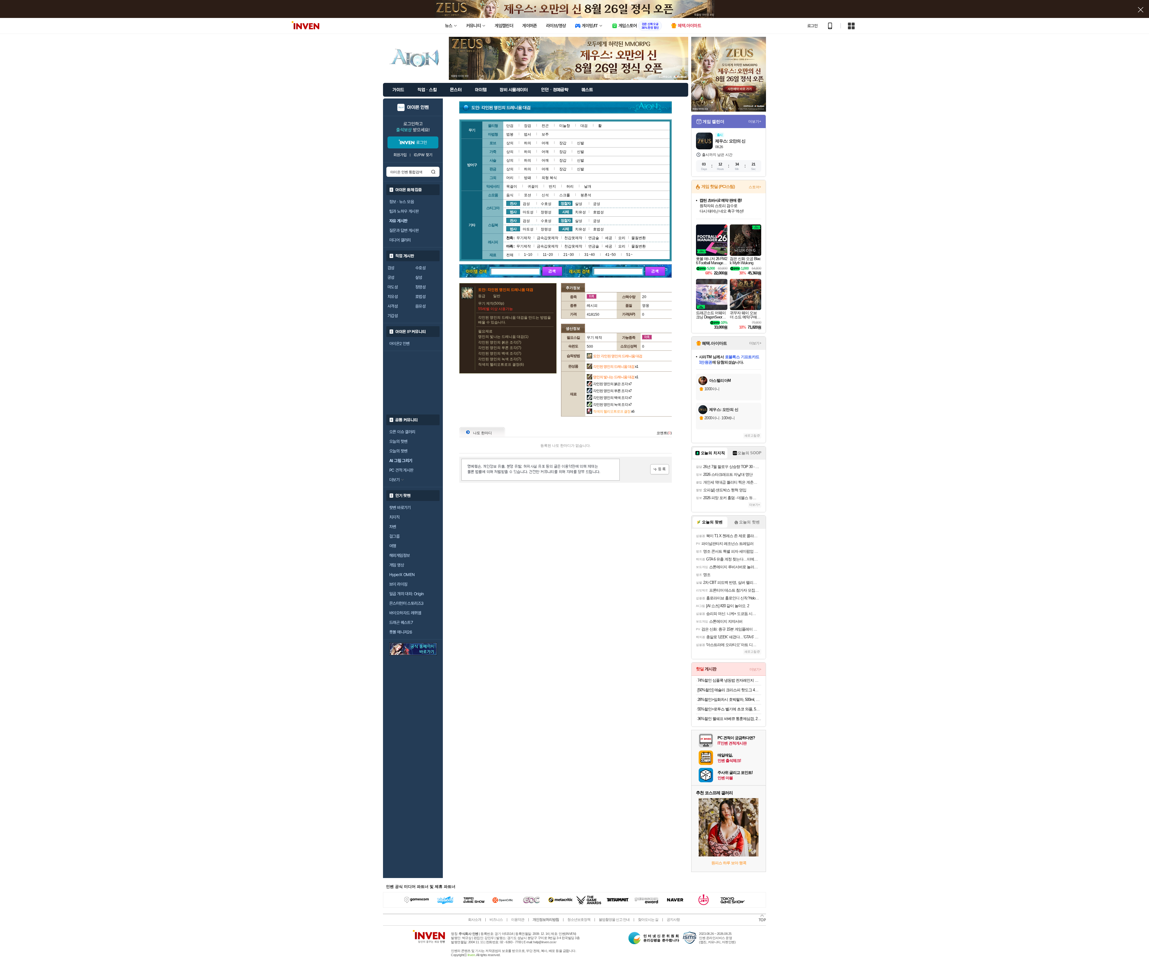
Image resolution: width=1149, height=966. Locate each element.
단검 (509, 126)
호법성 (420, 296)
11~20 (548, 255)
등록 (659, 469)
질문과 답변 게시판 (404, 230)
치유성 (392, 296)
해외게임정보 (399, 555)
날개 (587, 186)
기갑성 (392, 315)
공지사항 (673, 920)
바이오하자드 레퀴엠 (405, 612)
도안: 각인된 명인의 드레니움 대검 (617, 356)
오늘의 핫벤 (398, 441)
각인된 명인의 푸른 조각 (612, 391)
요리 (621, 238)
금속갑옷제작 (547, 238)
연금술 (593, 238)
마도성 (392, 287)
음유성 (420, 306)
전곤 (545, 126)
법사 (513, 212)
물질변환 (638, 238)
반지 (552, 186)
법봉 (509, 134)
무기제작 (523, 238)
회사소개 (474, 920)
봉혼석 (585, 195)
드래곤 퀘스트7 (401, 622)
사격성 (392, 306)
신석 (545, 195)
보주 (545, 134)
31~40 (589, 255)
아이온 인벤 (418, 107)
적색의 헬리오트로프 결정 (613, 411)
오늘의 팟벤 (398, 451)
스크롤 (564, 195)
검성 (390, 267)
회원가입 (400, 155)
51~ (629, 255)
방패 (527, 178)
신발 (580, 143)
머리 (509, 178)
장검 (527, 126)
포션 (527, 195)
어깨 (545, 143)
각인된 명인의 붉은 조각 (612, 384)
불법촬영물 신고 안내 (614, 920)
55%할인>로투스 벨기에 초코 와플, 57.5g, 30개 (729, 709)
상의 (509, 143)
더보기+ (754, 121)
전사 (513, 203)
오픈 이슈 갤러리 (402, 431)
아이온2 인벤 (399, 343)
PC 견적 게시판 (401, 470)
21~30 (568, 255)
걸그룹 (394, 536)
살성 (418, 277)
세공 (608, 238)
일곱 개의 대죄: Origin (406, 593)
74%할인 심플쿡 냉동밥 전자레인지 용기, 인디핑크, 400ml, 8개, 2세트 (729, 680)
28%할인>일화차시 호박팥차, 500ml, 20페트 (729, 699)
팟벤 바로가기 (400, 507)
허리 (570, 186)
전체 (509, 255)
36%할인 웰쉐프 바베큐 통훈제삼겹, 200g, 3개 (729, 718)
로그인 (812, 25)
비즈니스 (496, 920)
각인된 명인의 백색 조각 (612, 398)
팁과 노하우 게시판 (404, 211)
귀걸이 (533, 186)
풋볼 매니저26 (400, 632)
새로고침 (750, 435)
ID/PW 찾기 (423, 155)
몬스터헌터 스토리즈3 (406, 603)
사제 (565, 212)
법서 (527, 134)
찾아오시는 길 (648, 920)
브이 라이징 (398, 584)
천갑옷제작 (573, 238)
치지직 (394, 517)
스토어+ (755, 187)
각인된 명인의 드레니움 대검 (615, 366)
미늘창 (564, 126)
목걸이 (511, 186)
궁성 (390, 277)
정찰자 (566, 203)
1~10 (528, 255)
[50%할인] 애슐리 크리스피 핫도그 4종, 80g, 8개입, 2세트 (729, 690)
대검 (584, 126)
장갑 (562, 143)
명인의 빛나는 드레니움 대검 (615, 377)
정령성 (420, 287)
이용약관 (517, 920)
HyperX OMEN (401, 574)
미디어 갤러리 (400, 240)
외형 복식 (549, 178)
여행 (392, 545)
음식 (509, 195)
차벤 (392, 526)
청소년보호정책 (578, 920)
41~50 (610, 255)
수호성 (420, 267)
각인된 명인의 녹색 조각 (612, 404)
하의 (527, 143)
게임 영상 (396, 565)
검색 (433, 172)
